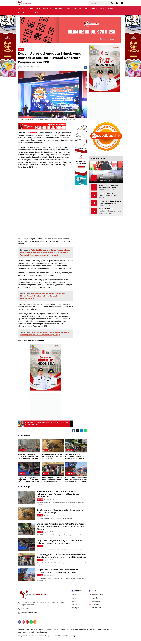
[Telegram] (81, 430)
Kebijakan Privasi (103, 629)
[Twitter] (77, 430)
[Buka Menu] (122, 3)
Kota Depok (96, 601)
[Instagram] (23, 622)
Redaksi (30, 629)
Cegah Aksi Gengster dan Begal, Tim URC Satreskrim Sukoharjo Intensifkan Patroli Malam (29, 480)
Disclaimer (22, 632)
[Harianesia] (24, 3)
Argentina (95, 604)
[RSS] (35, 622)
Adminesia (26, 66)
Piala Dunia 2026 (97, 595)
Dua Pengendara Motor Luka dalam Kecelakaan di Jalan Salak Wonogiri (52, 456)
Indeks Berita (42, 632)
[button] (112, 3)
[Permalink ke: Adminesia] (20, 67)
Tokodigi (72, 636)
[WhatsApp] (85, 430)
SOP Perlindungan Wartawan (84, 629)
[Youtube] (27, 622)
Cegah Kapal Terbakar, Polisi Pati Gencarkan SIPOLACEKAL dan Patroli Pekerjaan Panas (76, 480)
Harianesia (32, 133)
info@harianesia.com (29, 613)
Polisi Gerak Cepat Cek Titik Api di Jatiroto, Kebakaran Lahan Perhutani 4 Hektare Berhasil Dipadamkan (28, 456)
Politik (74, 601)
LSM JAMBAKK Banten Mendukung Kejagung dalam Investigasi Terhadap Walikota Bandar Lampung (109, 210)
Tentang (21, 629)
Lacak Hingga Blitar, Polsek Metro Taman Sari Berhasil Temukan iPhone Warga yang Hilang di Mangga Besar (52, 480)
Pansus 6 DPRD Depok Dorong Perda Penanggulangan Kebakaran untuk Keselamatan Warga (110, 202)
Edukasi (74, 598)
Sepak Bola (95, 598)
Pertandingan (96, 608)
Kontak (31, 632)
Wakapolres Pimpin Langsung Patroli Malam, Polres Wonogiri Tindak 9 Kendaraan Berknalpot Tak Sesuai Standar (75, 456)
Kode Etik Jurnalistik (43, 629)
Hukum (74, 604)
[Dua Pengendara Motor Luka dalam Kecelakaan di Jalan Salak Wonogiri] (53, 445)
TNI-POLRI (21, 49)
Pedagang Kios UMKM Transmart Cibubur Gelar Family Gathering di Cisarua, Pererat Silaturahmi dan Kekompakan (109, 194)
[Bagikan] (85, 67)
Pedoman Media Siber (62, 629)
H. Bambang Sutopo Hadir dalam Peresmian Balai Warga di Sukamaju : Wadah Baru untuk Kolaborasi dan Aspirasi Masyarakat (109, 186)
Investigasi (75, 608)
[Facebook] (73, 430)
